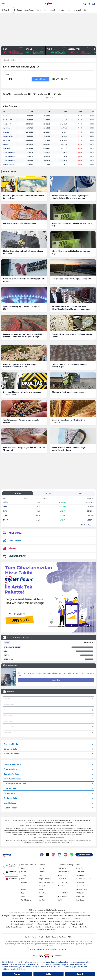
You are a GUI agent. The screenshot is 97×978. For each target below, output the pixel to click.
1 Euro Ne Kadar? (59, 924)
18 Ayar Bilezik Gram (9, 156)
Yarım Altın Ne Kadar (12, 779)
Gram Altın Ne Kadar (12, 769)
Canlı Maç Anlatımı (46, 882)
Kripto (61, 10)
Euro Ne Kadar (10, 793)
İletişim (27, 937)
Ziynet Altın (6, 148)
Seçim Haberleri (45, 879)
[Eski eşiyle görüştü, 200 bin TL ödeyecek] (24, 212)
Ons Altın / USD (7, 120)
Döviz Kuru (84, 927)
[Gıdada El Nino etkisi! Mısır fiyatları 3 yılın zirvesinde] (73, 408)
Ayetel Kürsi (80, 896)
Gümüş (53, 10)
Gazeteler (42, 886)
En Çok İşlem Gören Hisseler (55, 927)
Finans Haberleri (84, 916)
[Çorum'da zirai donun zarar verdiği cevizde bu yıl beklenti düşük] (73, 353)
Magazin (24, 882)
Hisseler (60, 875)
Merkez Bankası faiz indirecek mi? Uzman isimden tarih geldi (23, 252)
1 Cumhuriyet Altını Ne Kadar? (22, 924)
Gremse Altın (7, 140)
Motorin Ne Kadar (11, 753)
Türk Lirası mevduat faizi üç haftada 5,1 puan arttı (47, 910)
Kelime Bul (79, 868)
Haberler (24, 868)
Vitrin (41, 875)
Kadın (23, 879)
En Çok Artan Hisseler (33, 927)
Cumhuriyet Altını (8, 136)
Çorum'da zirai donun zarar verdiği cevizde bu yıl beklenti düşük (72, 365)
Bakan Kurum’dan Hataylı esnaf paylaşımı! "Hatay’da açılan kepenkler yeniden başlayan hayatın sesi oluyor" (70, 307)
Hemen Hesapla (40, 79)
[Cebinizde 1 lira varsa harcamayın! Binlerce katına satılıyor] (73, 323)
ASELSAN (6, 651)
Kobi (41, 896)
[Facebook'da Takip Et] (42, 854)
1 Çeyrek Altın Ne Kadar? (51, 921)
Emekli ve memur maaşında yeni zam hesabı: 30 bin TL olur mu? (24, 448)
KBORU (5, 502)
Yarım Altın (6, 132)
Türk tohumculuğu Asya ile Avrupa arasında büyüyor (21, 421)
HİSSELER (13, 548)
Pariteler (41, 930)
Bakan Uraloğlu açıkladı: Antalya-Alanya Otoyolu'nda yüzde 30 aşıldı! (19, 365)
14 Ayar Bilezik (78, 918)
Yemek (23, 875)
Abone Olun (56, 680)
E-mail (41, 889)
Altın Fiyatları (62, 882)
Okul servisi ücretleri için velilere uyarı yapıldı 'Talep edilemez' (22, 393)
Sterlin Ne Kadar (10, 798)
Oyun (78, 865)
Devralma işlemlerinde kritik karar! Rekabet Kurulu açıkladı (24, 280)
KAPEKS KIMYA (8, 659)
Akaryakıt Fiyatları (11, 744)
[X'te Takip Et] (47, 854)
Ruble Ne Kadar (10, 808)
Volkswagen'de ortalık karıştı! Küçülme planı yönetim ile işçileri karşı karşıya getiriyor (70, 196)
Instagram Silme (81, 889)
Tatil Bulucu (80, 875)
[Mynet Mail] (93, 4)
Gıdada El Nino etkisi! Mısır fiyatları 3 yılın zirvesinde (69, 421)
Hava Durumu (62, 896)
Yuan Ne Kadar (10, 803)
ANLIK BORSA (15, 533)
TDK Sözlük (80, 893)
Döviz (38, 10)
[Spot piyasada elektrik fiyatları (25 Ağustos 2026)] (73, 267)
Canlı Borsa (62, 868)
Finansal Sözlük (63, 872)
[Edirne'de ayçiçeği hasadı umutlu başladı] (73, 380)
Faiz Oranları (52, 930)
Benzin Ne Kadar (10, 749)
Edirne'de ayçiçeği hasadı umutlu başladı (68, 392)
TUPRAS (6, 655)
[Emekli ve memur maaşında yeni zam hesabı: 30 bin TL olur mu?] (24, 436)
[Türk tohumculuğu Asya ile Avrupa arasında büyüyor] (24, 408)
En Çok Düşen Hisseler (14, 927)
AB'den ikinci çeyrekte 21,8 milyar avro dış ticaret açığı (72, 224)
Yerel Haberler (26, 900)
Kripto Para (62, 879)
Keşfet (60, 900)
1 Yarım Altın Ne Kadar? (72, 921)
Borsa (19, 10)
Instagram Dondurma (83, 886)
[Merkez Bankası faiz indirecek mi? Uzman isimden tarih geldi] (24, 239)
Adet (7, 74)
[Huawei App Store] (11, 879)
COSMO (5, 515)
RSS (69, 937)
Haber (69, 10)
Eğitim (23, 889)
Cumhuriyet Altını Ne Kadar (15, 783)
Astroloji (42, 872)
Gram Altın (6, 116)
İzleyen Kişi (87, 642)
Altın (46, 10)
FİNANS (5, 10)
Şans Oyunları (44, 893)
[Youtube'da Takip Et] (65, 854)
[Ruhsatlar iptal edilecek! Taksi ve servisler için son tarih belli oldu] (24, 184)
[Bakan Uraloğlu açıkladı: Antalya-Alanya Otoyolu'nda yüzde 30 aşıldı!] (24, 353)
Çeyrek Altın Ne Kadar (13, 764)
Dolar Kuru (62, 886)
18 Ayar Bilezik (18, 921)
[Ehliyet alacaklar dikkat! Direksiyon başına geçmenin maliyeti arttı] (73, 436)
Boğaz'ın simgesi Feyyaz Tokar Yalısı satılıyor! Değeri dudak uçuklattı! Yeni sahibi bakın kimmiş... (39, 916)
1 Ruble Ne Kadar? (76, 924)
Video (23, 896)
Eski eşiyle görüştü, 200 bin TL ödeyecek (19, 223)
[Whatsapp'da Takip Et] (71, 854)
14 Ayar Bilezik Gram (9, 152)
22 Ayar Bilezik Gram (9, 160)
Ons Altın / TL (7, 124)
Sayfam (87, 10)
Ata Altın (5, 144)
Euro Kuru (61, 889)
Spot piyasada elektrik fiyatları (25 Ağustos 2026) (72, 279)
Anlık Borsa (29, 10)
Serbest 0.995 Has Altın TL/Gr (9, 164)
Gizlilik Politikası (51, 937)
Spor (23, 893)
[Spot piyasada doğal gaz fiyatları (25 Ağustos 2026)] (24, 295)
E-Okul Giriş (80, 882)
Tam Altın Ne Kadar (12, 774)
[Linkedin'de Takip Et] (59, 854)
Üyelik (41, 937)
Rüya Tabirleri (63, 893)
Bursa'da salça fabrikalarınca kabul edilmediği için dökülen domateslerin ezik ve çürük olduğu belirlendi (23, 335)
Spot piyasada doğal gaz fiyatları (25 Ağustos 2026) (21, 307)
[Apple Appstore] (11, 872)
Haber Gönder (85, 855)
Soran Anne (80, 872)
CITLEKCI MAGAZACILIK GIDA (12, 647)
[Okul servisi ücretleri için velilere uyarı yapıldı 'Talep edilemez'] (24, 380)
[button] (3, 4)
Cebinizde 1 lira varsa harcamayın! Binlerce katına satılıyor (72, 335)
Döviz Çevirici (11, 691)
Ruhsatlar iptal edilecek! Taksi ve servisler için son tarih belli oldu (23, 196)
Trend (23, 886)
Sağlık (41, 868)
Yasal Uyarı (62, 937)
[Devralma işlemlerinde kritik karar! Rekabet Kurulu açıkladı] (24, 267)
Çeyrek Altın (6, 128)
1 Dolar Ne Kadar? (43, 924)
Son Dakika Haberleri (28, 865)
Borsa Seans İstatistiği (66, 865)
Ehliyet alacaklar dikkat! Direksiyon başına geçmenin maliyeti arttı (69, 448)
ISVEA (5, 507)
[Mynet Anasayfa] (48, 3)
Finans (23, 872)
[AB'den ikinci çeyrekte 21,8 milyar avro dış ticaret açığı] (73, 212)
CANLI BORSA (15, 540)
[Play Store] (11, 865)
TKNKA (5, 520)
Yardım (35, 937)
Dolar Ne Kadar (10, 788)
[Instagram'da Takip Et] (53, 854)
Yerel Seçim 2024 (17, 918)
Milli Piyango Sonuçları (84, 879)
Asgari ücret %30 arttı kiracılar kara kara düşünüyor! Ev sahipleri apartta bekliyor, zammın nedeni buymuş (47, 913)
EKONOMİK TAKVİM (17, 556)
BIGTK (5, 511)
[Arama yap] (84, 4)
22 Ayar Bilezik (33, 921)
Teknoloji (42, 865)
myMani (77, 10)
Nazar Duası (80, 900)
